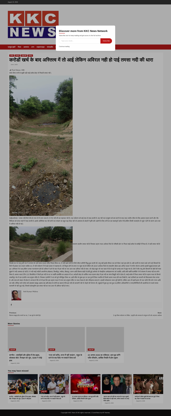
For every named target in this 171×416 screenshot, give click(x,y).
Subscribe (106, 41)
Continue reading (64, 46)
